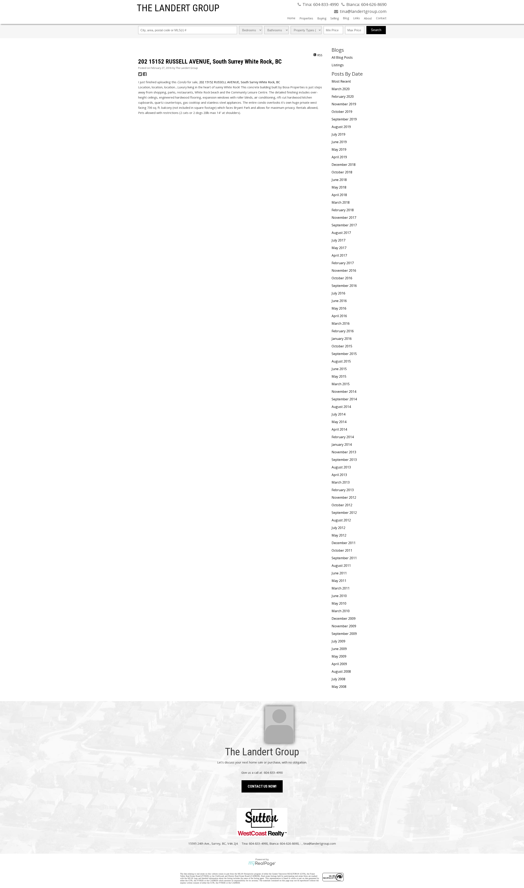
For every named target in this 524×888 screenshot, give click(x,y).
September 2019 (344, 119)
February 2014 (343, 437)
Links (356, 18)
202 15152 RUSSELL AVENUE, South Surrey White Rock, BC (239, 82)
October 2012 (342, 505)
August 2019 (341, 127)
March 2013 (341, 482)
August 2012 (341, 520)
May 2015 (339, 376)
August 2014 (341, 406)
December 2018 (344, 164)
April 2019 (339, 157)
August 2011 (341, 565)
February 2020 (343, 96)
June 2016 (339, 301)
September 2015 (344, 353)
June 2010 (339, 596)
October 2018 (342, 172)
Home (291, 18)
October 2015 (342, 346)
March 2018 (341, 202)
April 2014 (339, 429)
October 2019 (342, 111)
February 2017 (343, 263)
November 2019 (344, 104)
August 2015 (341, 361)
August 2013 (341, 467)
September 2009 (344, 633)
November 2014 (344, 391)
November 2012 (344, 497)
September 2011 (344, 558)
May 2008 (339, 686)
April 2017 (339, 255)
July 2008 (338, 679)
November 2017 (344, 217)
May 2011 (339, 580)
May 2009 (339, 656)
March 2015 (341, 384)
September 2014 (344, 399)
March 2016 (341, 323)
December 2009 (344, 618)
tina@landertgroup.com (319, 843)
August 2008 (341, 671)
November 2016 (344, 270)
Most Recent (341, 81)
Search (376, 30)
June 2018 (339, 179)
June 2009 (339, 649)
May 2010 (339, 603)
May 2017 (339, 248)
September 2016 (344, 285)
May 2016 (339, 308)
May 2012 (339, 535)
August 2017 (341, 232)
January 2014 (342, 444)
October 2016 (342, 278)
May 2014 (339, 422)
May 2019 (339, 149)
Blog (346, 18)
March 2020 (341, 89)
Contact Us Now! (262, 786)
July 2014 (338, 414)
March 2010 (341, 611)
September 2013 (344, 459)
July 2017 (338, 240)
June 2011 (339, 573)
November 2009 (344, 626)
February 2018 (343, 210)
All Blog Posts (342, 57)
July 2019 (338, 134)
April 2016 (339, 316)
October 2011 (342, 550)
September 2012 (344, 512)
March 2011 (341, 588)
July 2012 (338, 527)
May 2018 (339, 187)
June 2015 (339, 369)
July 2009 (338, 641)
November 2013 (344, 452)
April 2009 (339, 664)
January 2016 (342, 338)
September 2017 (344, 225)
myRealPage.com (262, 864)
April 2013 (339, 475)
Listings (338, 65)
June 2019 (339, 142)
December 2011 (344, 543)
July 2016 (338, 293)
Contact (381, 18)
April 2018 (339, 195)
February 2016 (343, 331)
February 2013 (343, 490)
